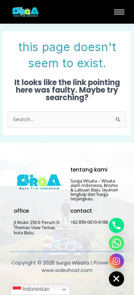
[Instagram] (116, 261)
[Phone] (116, 225)
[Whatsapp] (116, 243)
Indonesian (35, 289)
